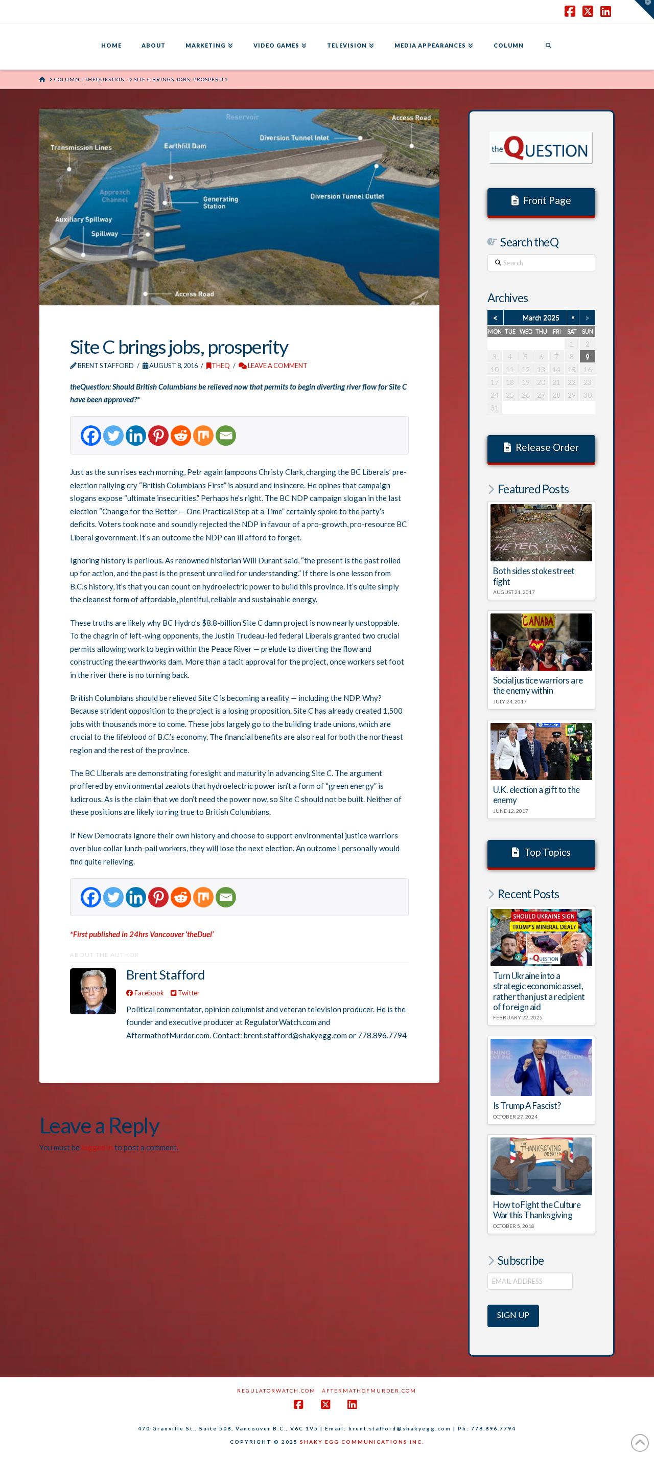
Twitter (188, 993)
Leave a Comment (277, 365)
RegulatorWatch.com (276, 1390)
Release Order (547, 447)
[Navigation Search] (548, 47)
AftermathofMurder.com (369, 1390)
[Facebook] (91, 435)
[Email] (226, 435)
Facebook (148, 993)
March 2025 (541, 317)
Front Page (547, 200)
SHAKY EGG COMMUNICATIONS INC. (362, 1442)
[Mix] (203, 435)
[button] (644, 9)
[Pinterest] (158, 435)
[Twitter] (113, 435)
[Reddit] (181, 435)
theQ (221, 365)
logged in (97, 1147)
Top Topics (547, 852)
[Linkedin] (136, 435)
